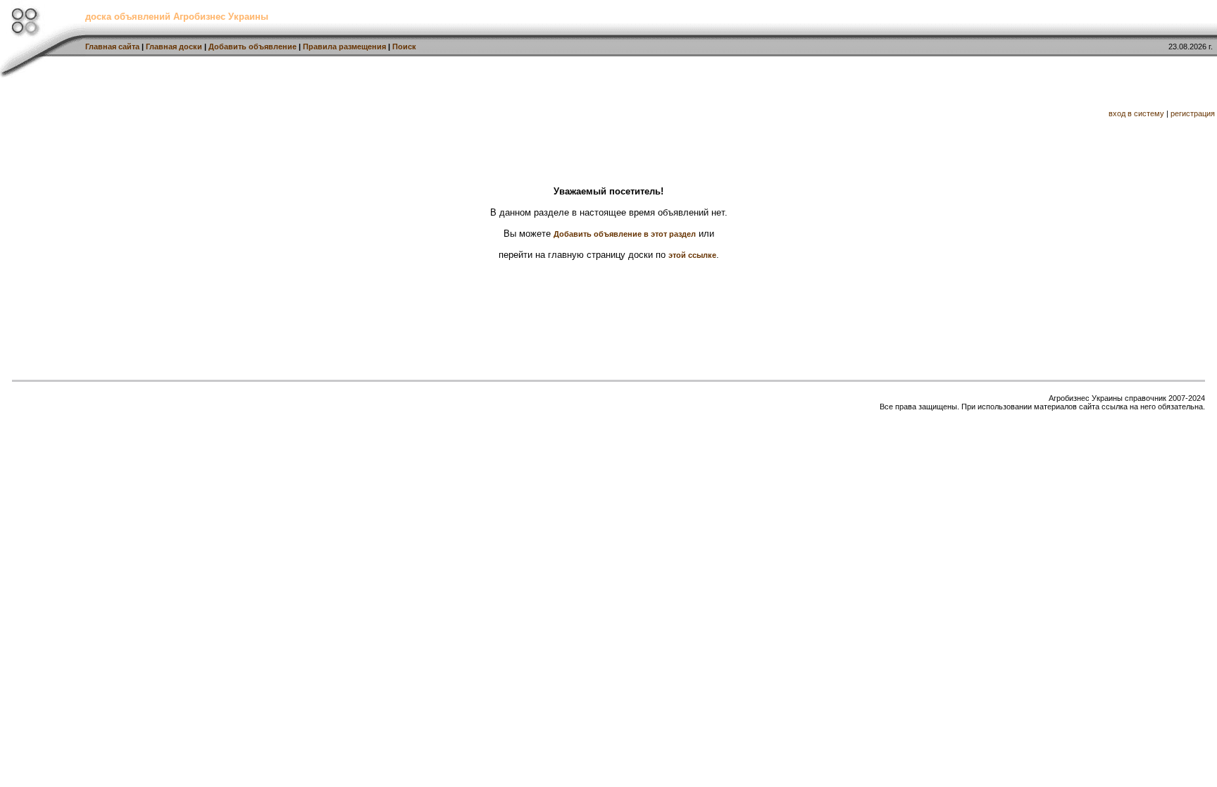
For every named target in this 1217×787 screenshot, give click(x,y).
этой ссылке (692, 255)
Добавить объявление (252, 46)
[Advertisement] (502, 109)
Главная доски (174, 46)
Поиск (404, 46)
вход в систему (1136, 113)
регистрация (1193, 113)
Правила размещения (344, 46)
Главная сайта (112, 46)
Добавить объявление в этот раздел (625, 234)
